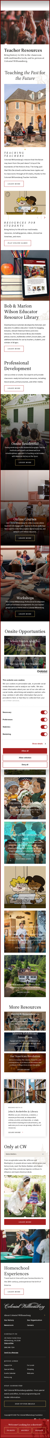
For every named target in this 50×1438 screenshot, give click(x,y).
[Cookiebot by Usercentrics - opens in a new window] (37, 671)
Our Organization (34, 1320)
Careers (30, 1325)
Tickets (11, 1430)
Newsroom (8, 1325)
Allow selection (25, 758)
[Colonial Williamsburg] (24, 1309)
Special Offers (9, 1369)
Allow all (25, 751)
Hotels (25, 1430)
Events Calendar (9, 1373)
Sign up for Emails (25, 1404)
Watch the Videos (23, 903)
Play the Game (23, 814)
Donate (39, 1430)
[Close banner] (48, 1420)
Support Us (8, 1365)
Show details (37, 744)
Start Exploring (23, 948)
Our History (9, 1320)
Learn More (14, 184)
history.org (8, 1377)
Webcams (30, 1373)
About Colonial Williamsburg (17, 1315)
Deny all (25, 765)
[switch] (44, 719)
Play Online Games (18, 243)
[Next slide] (44, 217)
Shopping (30, 1369)
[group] (25, 861)
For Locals (30, 1365)
